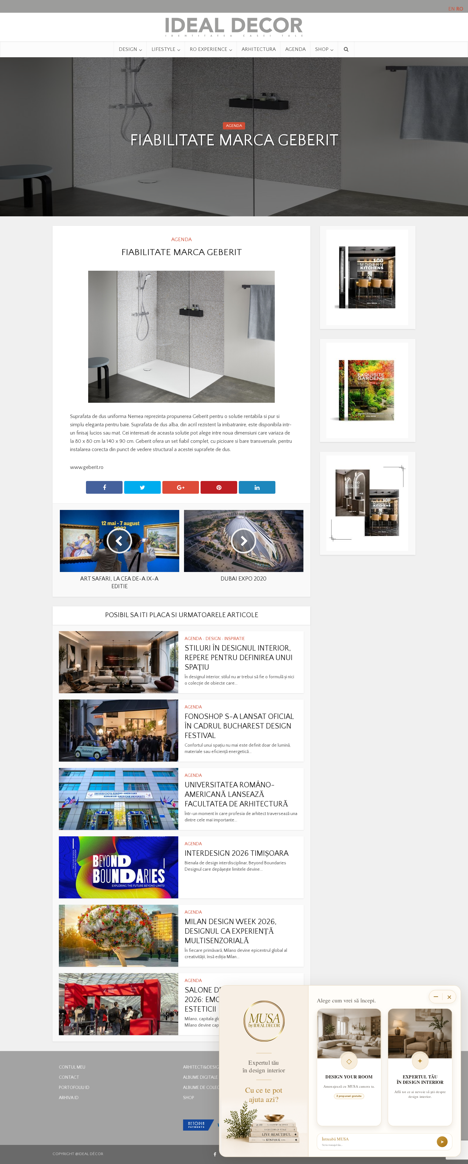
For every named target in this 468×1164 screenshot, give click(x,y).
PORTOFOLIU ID (74, 1087)
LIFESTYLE (163, 49)
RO (459, 9)
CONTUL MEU (72, 1067)
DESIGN (128, 49)
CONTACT (69, 1077)
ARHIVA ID (69, 1097)
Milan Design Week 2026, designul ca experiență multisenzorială (231, 931)
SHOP (322, 49)
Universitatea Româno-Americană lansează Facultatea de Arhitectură (236, 794)
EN (451, 9)
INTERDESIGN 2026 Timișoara (236, 853)
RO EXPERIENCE (208, 49)
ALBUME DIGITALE (200, 1077)
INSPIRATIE (234, 638)
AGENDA (295, 49)
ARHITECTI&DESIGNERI (205, 1067)
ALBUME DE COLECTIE (204, 1087)
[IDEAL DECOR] (234, 25)
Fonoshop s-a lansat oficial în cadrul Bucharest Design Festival (239, 726)
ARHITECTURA (259, 49)
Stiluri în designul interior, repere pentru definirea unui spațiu (239, 658)
